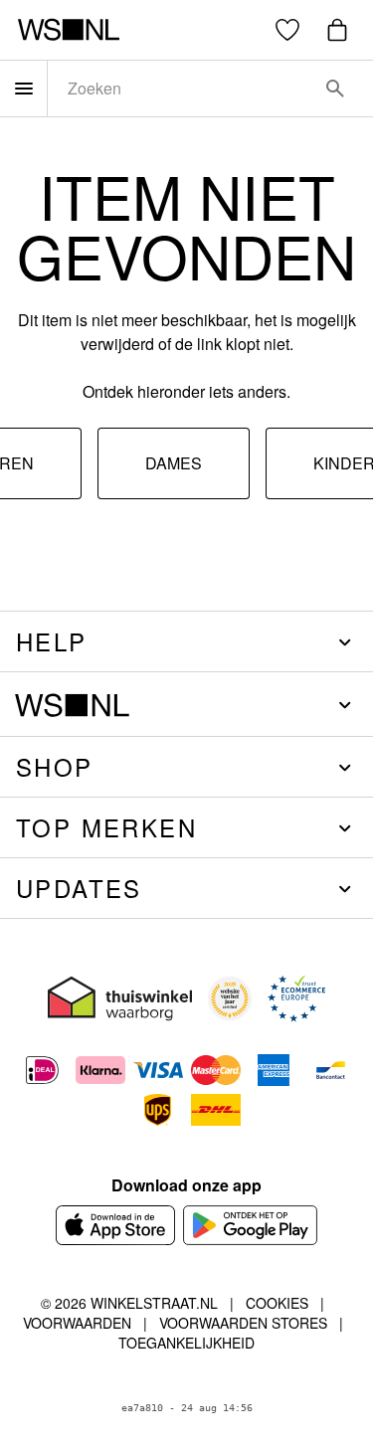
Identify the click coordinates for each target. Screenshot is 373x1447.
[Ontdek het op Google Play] (250, 1225)
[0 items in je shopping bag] (337, 30)
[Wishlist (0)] (287, 30)
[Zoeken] (335, 88)
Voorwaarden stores (243, 1323)
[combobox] (182, 88)
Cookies (277, 1303)
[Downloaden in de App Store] (115, 1225)
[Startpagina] (68, 30)
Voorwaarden (77, 1323)
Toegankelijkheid (186, 1343)
